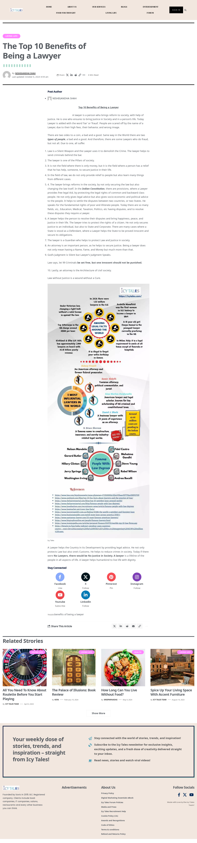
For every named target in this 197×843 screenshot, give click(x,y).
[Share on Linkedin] (71, 75)
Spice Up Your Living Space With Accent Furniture (171, 692)
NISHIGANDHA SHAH (25, 73)
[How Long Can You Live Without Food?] (123, 667)
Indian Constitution (93, 188)
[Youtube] (60, 599)
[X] (85, 581)
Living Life (11, 36)
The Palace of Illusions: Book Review (74, 692)
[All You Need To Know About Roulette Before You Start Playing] (25, 667)
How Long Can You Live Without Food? (119, 692)
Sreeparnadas (110, 699)
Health (137, 652)
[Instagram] (136, 581)
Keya (57, 699)
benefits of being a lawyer (69, 614)
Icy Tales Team (12, 704)
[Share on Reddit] (75, 75)
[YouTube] (191, 795)
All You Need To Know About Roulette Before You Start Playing (24, 694)
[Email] (133, 626)
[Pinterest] (111, 581)
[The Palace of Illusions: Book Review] (74, 667)
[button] (80, 75)
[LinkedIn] (85, 599)
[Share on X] (67, 75)
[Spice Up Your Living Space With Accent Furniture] (172, 667)
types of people (56, 139)
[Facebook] (60, 581)
